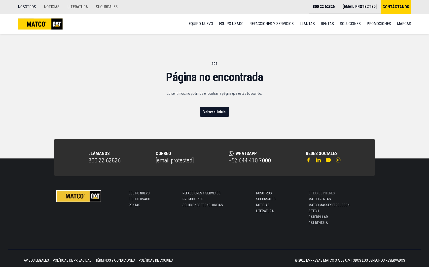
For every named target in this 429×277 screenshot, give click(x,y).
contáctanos (396, 6)
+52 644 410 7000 (250, 160)
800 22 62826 (104, 160)
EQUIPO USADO (139, 199)
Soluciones (350, 23)
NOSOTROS (27, 6)
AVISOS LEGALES (36, 260)
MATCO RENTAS (320, 199)
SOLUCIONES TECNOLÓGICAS (202, 205)
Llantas (307, 23)
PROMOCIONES (192, 199)
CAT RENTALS (318, 223)
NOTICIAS (52, 6)
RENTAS (134, 205)
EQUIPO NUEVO (139, 193)
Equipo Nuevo (201, 23)
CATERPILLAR (318, 217)
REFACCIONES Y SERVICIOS (201, 193)
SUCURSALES (107, 6)
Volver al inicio (214, 112)
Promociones (379, 23)
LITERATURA (78, 6)
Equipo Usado (231, 23)
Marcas (404, 23)
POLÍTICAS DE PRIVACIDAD (72, 260)
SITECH (314, 211)
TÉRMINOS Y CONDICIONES (115, 260)
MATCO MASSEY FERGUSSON (329, 205)
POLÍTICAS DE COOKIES (156, 260)
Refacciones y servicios (272, 23)
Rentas (327, 23)
